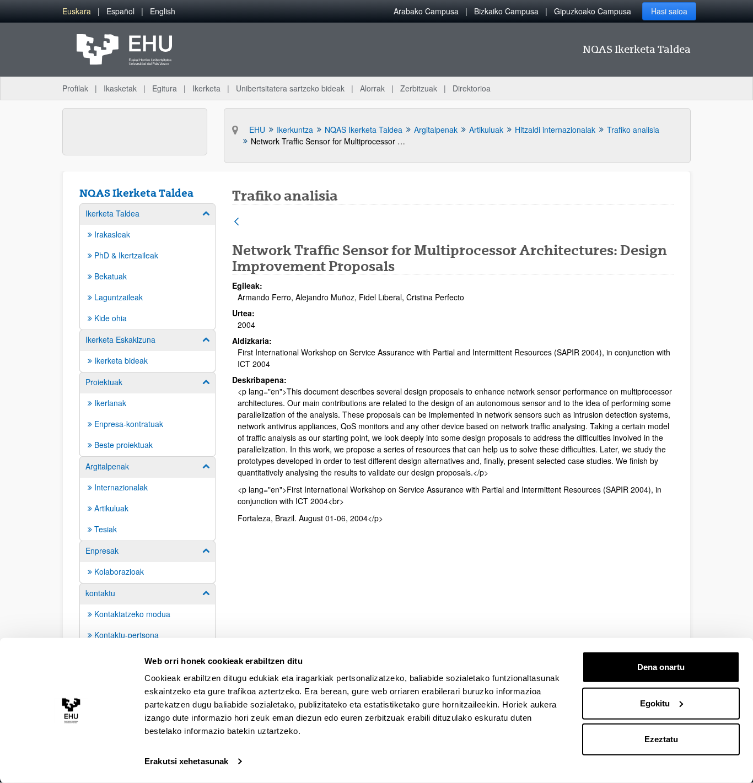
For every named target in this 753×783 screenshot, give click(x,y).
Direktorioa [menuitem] (472, 88)
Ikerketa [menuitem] (206, 88)
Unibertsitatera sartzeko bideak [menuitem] (290, 88)
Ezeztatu (661, 739)
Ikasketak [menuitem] (120, 88)
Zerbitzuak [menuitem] (418, 88)
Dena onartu (661, 667)
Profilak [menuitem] (75, 88)
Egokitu (655, 703)
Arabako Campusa (426, 11)
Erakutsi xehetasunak (186, 761)
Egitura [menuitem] (164, 88)
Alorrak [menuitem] (372, 88)
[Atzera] (236, 222)
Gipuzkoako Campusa (592, 11)
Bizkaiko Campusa (506, 11)
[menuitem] (76, 11)
